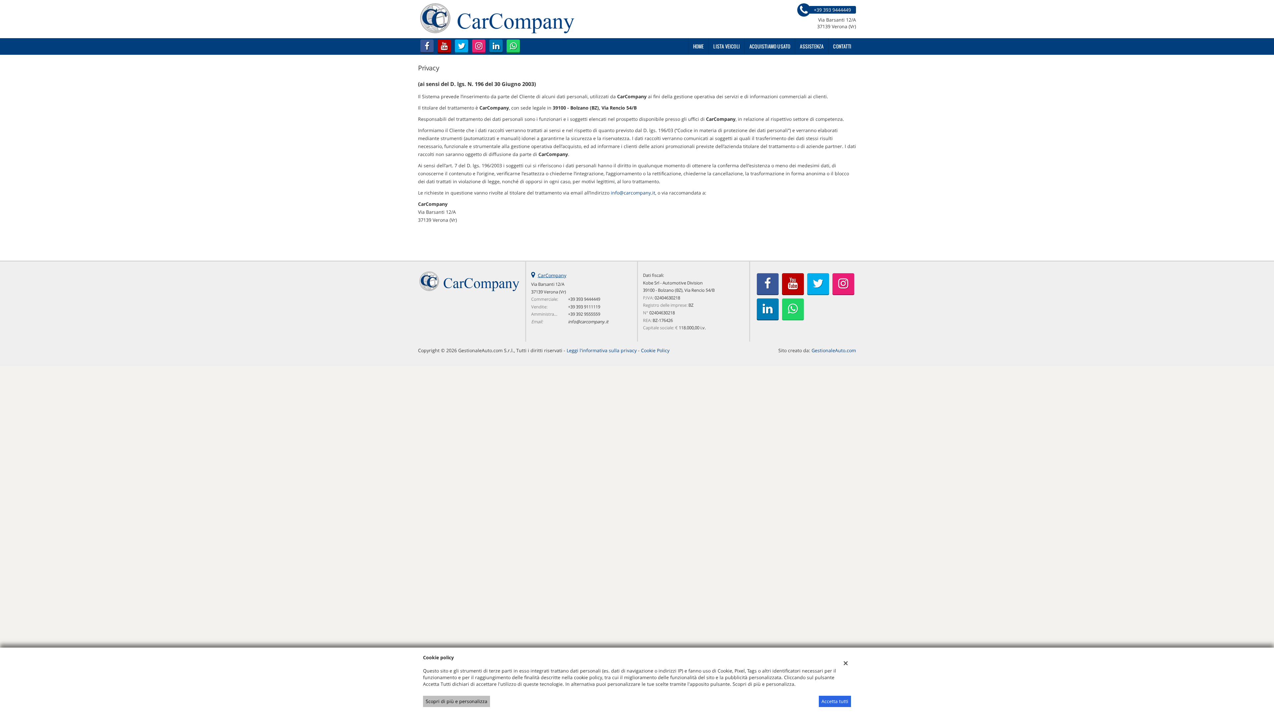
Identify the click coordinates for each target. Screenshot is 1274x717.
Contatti (842, 46)
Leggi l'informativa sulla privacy (602, 350)
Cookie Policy (655, 350)
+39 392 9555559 (584, 314)
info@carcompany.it (633, 193)
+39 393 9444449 (584, 299)
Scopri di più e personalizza (456, 701)
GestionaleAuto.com (834, 350)
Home (698, 46)
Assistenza (811, 46)
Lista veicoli (726, 46)
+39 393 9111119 (584, 307)
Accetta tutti (834, 701)
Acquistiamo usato (769, 46)
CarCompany (552, 275)
